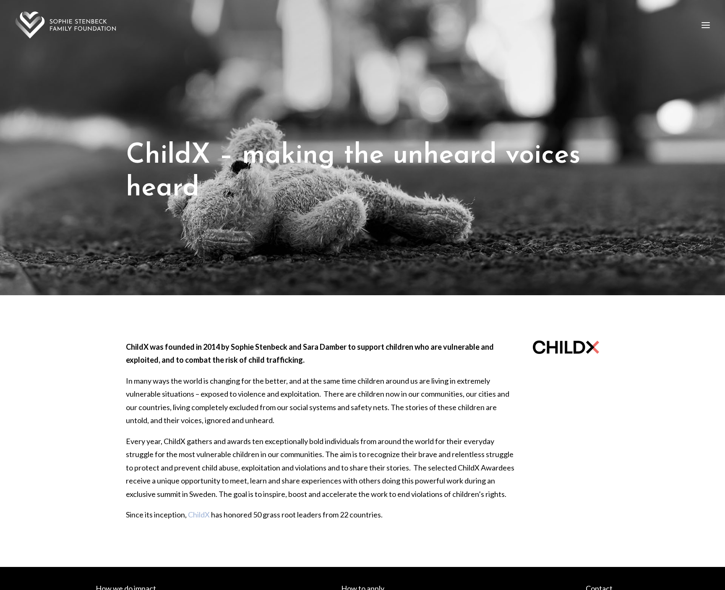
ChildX (199, 514)
